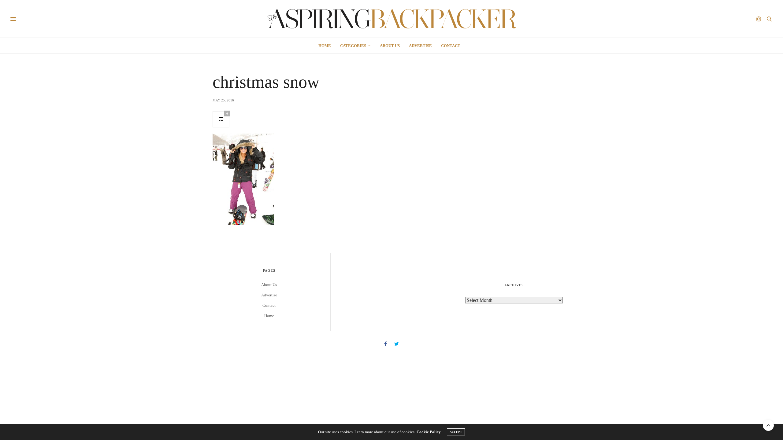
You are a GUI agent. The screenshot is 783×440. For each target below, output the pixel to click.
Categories (353, 45)
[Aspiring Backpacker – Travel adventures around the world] (391, 18)
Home (324, 45)
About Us (390, 45)
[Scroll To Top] (768, 425)
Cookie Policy (429, 432)
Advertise (420, 45)
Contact (450, 45)
